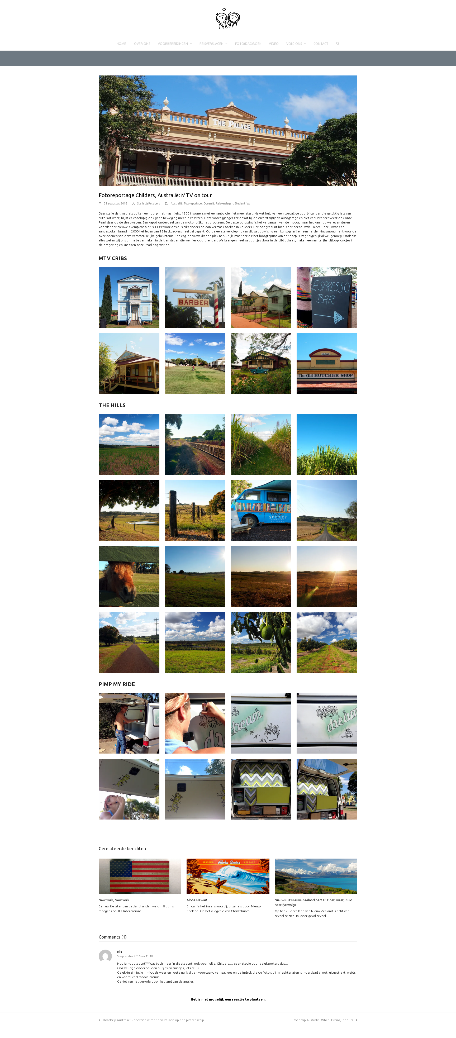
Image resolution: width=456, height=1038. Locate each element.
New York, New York (114, 900)
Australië (176, 203)
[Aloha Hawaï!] (228, 876)
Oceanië (208, 203)
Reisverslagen (224, 203)
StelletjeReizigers (148, 203)
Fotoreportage (193, 203)
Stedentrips (242, 203)
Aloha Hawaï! (197, 900)
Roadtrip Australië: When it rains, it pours (323, 1020)
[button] (337, 43)
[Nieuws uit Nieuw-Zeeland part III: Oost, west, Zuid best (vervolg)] (316, 876)
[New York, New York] (140, 876)
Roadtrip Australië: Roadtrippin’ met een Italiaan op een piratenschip (153, 1020)
